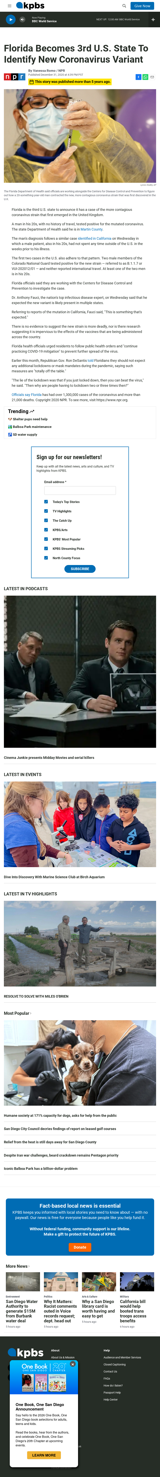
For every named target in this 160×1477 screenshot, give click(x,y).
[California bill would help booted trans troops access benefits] (137, 1281)
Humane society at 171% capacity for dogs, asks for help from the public (60, 1115)
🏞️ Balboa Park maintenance (30, 427)
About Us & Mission (63, 1357)
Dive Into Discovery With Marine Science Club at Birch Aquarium (54, 877)
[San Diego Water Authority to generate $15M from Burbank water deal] (23, 1281)
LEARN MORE (44, 1455)
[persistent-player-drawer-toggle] (154, 19)
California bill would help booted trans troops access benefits (133, 1311)
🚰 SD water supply (22, 434)
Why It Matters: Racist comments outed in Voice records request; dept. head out (60, 1311)
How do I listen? (113, 1385)
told (90, 360)
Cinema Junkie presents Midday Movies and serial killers (49, 758)
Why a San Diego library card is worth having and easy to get (98, 1309)
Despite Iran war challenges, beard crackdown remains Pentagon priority (61, 1155)
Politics (48, 1296)
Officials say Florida (27, 395)
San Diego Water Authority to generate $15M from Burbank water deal (22, 1311)
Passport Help (112, 1392)
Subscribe (80, 569)
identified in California (94, 238)
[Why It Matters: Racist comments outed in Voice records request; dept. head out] (61, 1281)
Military (124, 1296)
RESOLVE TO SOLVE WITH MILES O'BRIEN (36, 996)
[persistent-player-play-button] (10, 19)
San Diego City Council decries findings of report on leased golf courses (60, 1129)
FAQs (107, 1378)
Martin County (91, 229)
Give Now (142, 6)
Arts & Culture (89, 1296)
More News (17, 1266)
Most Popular (16, 1013)
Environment (13, 1296)
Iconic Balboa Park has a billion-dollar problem (41, 1169)
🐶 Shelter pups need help (28, 419)
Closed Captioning (115, 1364)
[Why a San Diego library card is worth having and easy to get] (99, 1281)
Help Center (111, 1399)
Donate (80, 1247)
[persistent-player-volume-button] (22, 19)
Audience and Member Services (122, 1357)
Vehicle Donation (61, 1467)
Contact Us (110, 1371)
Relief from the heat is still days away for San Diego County (50, 1142)
